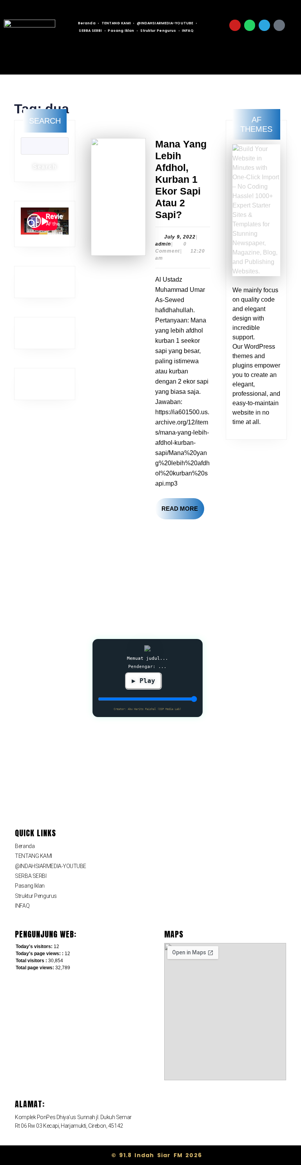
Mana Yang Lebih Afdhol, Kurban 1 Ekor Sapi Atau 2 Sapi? (181, 179)
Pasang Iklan (30, 886)
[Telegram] (264, 25)
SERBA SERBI (30, 876)
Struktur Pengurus (35, 896)
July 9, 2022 (180, 237)
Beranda (87, 23)
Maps (173, 934)
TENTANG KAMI (116, 23)
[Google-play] (279, 25)
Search (45, 120)
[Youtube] (235, 25)
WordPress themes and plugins (253, 356)
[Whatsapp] (250, 25)
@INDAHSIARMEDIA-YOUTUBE (165, 23)
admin (163, 244)
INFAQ (22, 906)
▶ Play (143, 680)
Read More (182, 505)
